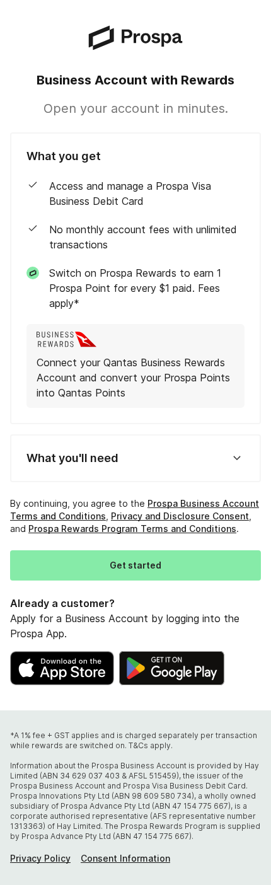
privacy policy (40, 858)
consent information (125, 858)
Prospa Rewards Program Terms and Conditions (132, 528)
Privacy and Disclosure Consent (180, 516)
